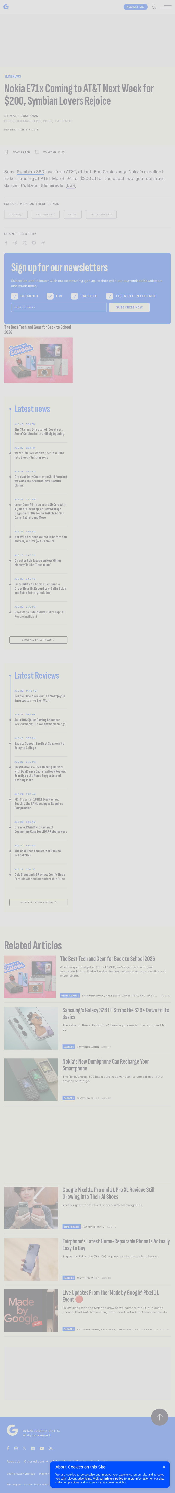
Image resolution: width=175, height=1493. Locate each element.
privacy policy (113, 1478)
